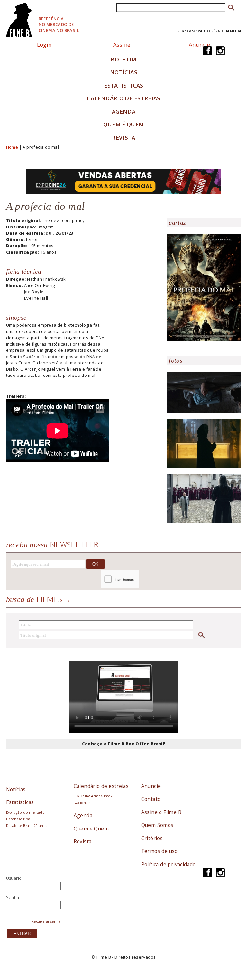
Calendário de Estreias (123, 98)
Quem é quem (123, 124)
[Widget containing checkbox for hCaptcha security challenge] (136, 579)
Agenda (123, 111)
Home (12, 147)
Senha (12, 897)
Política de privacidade (168, 864)
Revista (123, 138)
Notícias (123, 72)
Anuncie (199, 44)
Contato (151, 798)
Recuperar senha (46, 921)
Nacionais (82, 803)
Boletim (124, 59)
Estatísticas (123, 85)
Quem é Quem (91, 828)
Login (44, 44)
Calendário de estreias (101, 786)
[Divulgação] (204, 287)
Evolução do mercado (25, 812)
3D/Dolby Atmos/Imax (93, 796)
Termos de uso (159, 851)
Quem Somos (157, 825)
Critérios (152, 838)
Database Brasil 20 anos (26, 825)
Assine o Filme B (161, 812)
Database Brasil (19, 819)
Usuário (14, 878)
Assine (121, 44)
